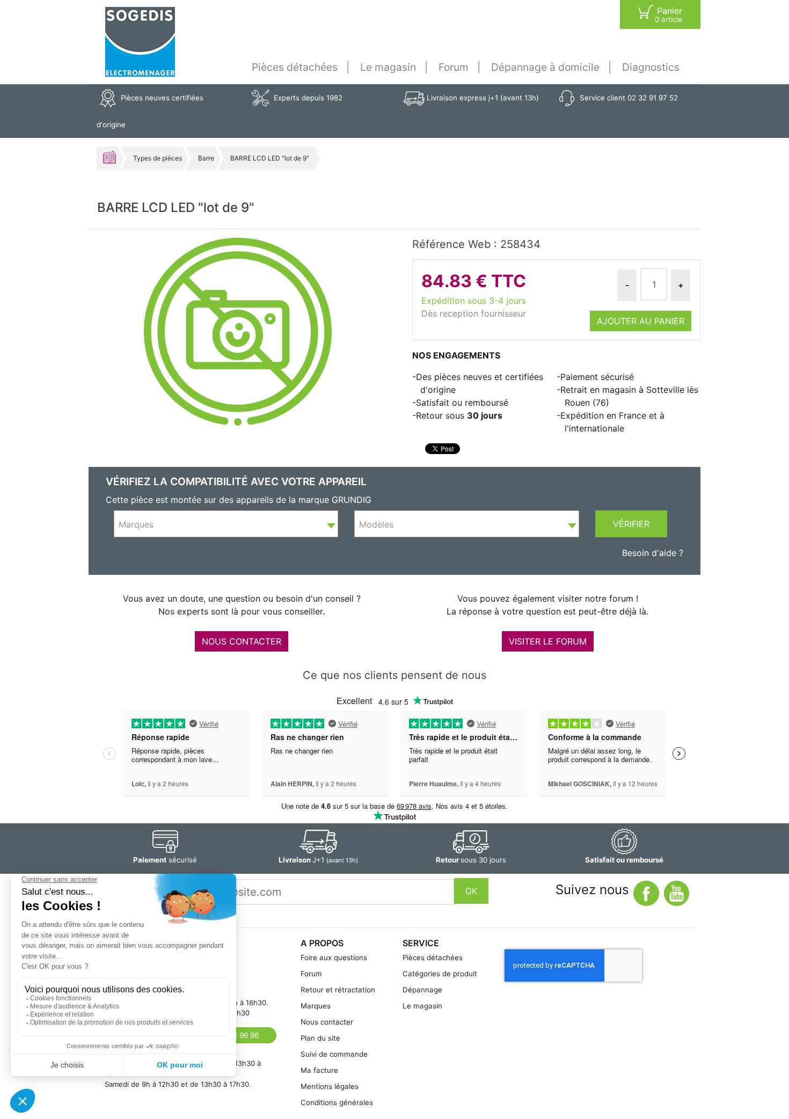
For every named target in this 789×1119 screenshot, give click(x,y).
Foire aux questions (334, 957)
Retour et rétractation (338, 989)
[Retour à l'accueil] (140, 41)
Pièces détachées (295, 67)
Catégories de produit (440, 973)
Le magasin (388, 67)
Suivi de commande (334, 1054)
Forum (454, 67)
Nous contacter (327, 1022)
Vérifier (631, 523)
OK (471, 891)
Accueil (109, 157)
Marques (316, 1005)
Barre (206, 158)
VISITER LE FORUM (548, 641)
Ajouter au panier (640, 321)
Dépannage (422, 989)
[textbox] (226, 524)
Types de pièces (157, 158)
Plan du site (320, 1038)
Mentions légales (330, 1086)
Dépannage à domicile (545, 67)
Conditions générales (337, 1102)
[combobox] (226, 523)
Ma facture (319, 1070)
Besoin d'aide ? (652, 552)
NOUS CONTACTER (241, 641)
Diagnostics (651, 67)
